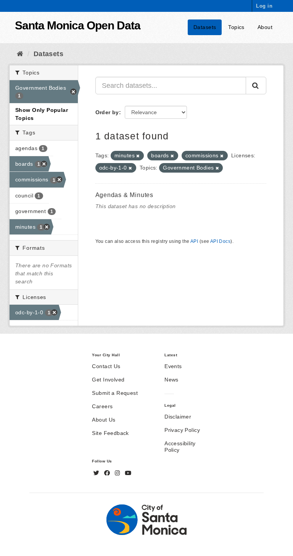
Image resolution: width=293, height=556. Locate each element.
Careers (102, 406)
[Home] (20, 54)
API (194, 241)
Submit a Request (115, 393)
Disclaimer (177, 417)
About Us (103, 420)
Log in (264, 6)
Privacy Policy (182, 430)
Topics (236, 27)
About (265, 27)
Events (173, 366)
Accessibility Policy (179, 446)
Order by (107, 112)
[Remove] (138, 156)
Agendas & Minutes (124, 195)
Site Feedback (110, 433)
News (171, 380)
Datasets (204, 27)
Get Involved (108, 380)
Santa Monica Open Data (77, 25)
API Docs (220, 241)
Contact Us (106, 366)
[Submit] (256, 85)
